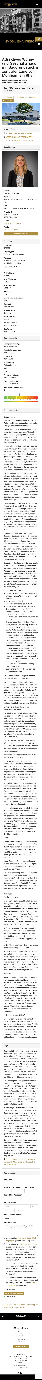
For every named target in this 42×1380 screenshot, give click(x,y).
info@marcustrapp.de (12, 223)
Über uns (21, 1330)
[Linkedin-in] (21, 1373)
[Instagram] (18, 1373)
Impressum (21, 1341)
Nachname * (29, 1187)
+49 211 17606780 (11, 230)
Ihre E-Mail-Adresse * (13, 1195)
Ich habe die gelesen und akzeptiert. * (22, 1239)
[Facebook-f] (23, 1373)
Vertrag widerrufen (21, 1346)
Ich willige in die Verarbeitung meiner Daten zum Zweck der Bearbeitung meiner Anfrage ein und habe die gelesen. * (22, 1281)
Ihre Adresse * (10, 1203)
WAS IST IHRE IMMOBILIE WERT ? (19, 133)
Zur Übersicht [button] (8, 97)
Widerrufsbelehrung (28, 1244)
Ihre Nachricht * (10, 1222)
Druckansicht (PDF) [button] (21, 97)
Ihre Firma (8, 1180)
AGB (21, 1337)
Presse (21, 1335)
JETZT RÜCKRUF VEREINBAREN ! (19, 137)
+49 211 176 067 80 (21, 1367)
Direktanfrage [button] (8, 100)
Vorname (16, 1187)
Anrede (7, 1187)
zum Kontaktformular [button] (21, 234)
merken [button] (33, 97)
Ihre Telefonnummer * (13, 1215)
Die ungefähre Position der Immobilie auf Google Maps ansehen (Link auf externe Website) (20, 1161)
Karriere (21, 1332)
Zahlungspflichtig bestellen (14, 1293)
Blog (21, 1333)
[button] (37, 4)
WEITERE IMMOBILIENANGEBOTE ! (20, 141)
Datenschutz (21, 1339)
